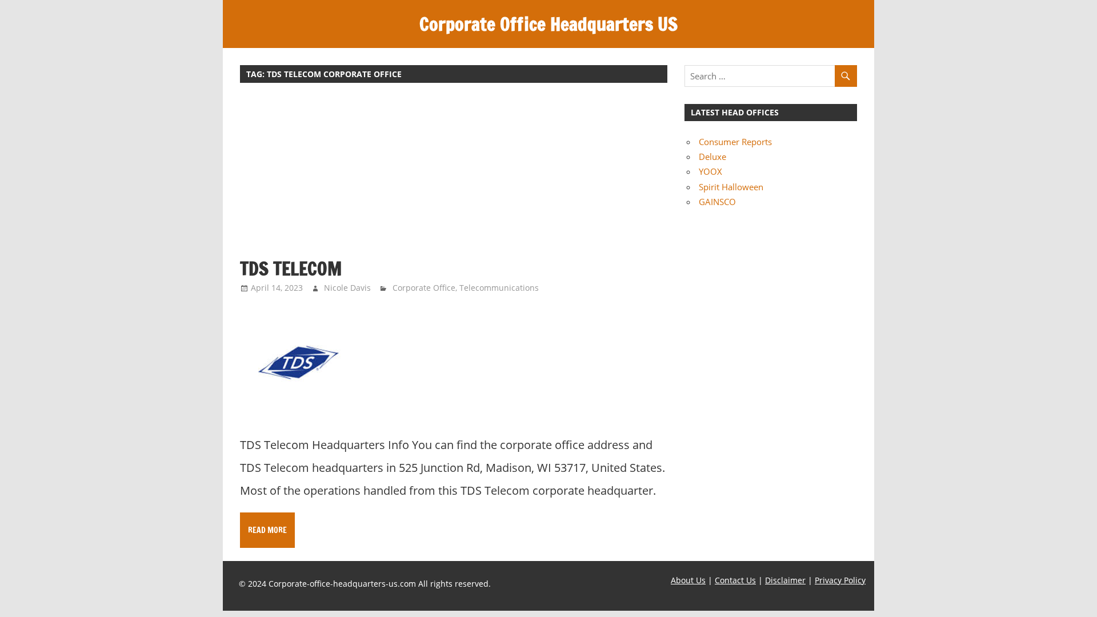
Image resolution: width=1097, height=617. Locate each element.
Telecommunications (499, 287)
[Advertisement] (453, 176)
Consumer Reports (735, 141)
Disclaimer (785, 580)
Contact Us (735, 580)
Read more (267, 530)
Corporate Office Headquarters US (548, 24)
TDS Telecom (291, 268)
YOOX (710, 171)
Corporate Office (424, 287)
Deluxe (712, 156)
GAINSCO (717, 201)
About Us (688, 580)
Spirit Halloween (731, 187)
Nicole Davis (347, 287)
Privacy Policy (840, 580)
